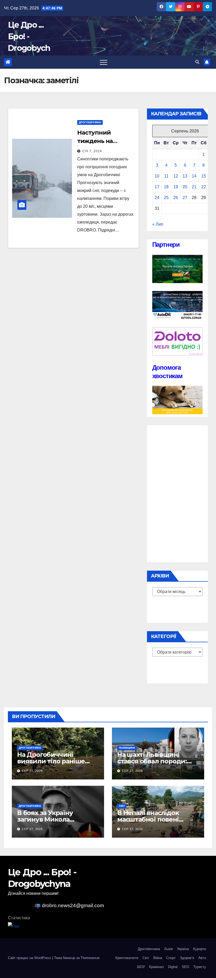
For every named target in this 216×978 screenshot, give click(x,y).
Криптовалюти (126, 958)
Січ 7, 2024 (92, 151)
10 (157, 176)
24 (157, 197)
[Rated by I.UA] (13, 925)
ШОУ (141, 967)
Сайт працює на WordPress (30, 958)
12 (175, 176)
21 (194, 187)
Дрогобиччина (90, 122)
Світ (122, 805)
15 (203, 176)
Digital (173, 967)
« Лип (157, 224)
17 (157, 187)
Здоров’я (187, 958)
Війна (157, 958)
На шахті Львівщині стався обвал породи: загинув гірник (152, 761)
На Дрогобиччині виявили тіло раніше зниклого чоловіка (51, 761)
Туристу (199, 967)
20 (185, 187)
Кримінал (156, 967)
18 (166, 187)
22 (203, 187)
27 (185, 197)
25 (166, 197)
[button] (197, 62)
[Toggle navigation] (103, 62)
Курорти (199, 949)
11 (166, 176)
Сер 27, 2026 (32, 770)
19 (175, 187)
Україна (183, 949)
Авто (202, 958)
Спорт (171, 958)
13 (185, 176)
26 (175, 197)
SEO (185, 967)
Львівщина (127, 747)
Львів (168, 949)
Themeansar (90, 958)
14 (194, 176)
